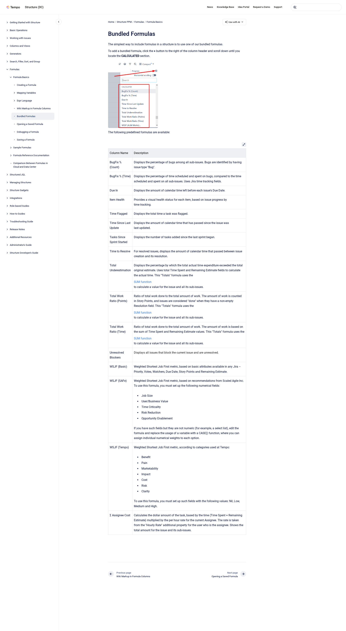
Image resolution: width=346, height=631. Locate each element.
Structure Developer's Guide (24, 252)
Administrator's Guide (21, 244)
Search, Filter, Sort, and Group (25, 61)
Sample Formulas (22, 147)
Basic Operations (18, 30)
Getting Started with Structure (25, 22)
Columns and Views (20, 46)
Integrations (16, 198)
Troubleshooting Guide (21, 221)
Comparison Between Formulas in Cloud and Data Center (30, 165)
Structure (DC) (34, 7)
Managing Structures (20, 182)
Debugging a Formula (28, 132)
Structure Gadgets (19, 190)
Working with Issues (20, 38)
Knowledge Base (225, 7)
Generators (15, 53)
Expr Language (24, 100)
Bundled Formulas (26, 116)
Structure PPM (124, 22)
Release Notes (17, 229)
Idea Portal (243, 7)
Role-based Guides (19, 205)
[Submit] (295, 7)
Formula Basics (21, 77)
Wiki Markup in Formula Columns (34, 108)
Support (278, 7)
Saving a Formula (26, 139)
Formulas (14, 69)
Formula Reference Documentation (31, 155)
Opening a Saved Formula (30, 124)
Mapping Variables (26, 92)
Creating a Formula (26, 85)
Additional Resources (21, 237)
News (210, 7)
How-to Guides (17, 213)
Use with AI (234, 22)
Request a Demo (261, 7)
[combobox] (316, 7)
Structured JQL (17, 174)
